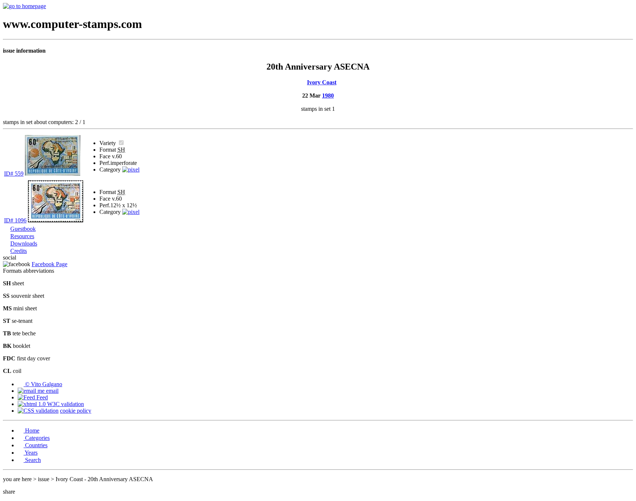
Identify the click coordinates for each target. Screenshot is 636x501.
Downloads (23, 243)
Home (31, 430)
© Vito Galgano (43, 384)
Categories (37, 438)
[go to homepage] (24, 6)
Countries (35, 445)
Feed (41, 397)
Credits (18, 251)
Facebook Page (49, 264)
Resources (22, 236)
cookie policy (75, 410)
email (52, 391)
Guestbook (23, 229)
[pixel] (130, 169)
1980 (328, 95)
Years (31, 452)
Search (32, 460)
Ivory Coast (321, 82)
